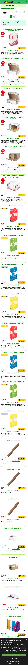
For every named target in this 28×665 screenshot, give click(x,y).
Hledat (22, 2)
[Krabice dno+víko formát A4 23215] (13, 601)
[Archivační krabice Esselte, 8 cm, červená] (13, 339)
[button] (14, 661)
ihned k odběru (16, 50)
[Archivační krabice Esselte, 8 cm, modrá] (13, 368)
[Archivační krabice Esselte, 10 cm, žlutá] (13, 310)
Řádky (4, 13)
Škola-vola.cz (9, 2)
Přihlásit (19, 2)
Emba (16, 21)
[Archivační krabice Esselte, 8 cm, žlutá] (13, 427)
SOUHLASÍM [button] (14, 655)
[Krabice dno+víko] (13, 571)
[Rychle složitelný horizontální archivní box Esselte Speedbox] (13, 75)
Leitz (16, 22)
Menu (1, 2)
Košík (26, 2)
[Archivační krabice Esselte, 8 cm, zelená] (13, 398)
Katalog (5, 12)
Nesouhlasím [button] (14, 658)
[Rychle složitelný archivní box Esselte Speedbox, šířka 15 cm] (13, 46)
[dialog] (14, 651)
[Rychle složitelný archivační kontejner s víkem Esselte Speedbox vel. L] (13, 191)
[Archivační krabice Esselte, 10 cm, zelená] (13, 251)
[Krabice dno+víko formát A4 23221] (13, 542)
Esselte (5, 22)
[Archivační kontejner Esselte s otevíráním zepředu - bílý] (13, 131)
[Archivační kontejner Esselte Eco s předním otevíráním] (13, 160)
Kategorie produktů (9, 5)
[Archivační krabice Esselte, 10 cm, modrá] (13, 280)
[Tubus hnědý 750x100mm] (13, 515)
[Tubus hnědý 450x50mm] (13, 456)
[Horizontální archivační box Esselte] (13, 104)
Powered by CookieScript (14, 663)
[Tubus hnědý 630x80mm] (13, 486)
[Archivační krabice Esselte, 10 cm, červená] (13, 222)
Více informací (19, 651)
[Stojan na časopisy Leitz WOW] (13, 632)
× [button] (26, 639)
